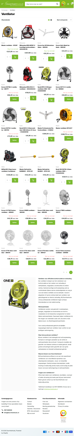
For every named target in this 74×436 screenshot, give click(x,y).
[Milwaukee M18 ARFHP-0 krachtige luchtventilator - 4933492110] (28, 32)
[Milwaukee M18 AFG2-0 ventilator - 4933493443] (28, 74)
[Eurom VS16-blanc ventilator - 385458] (46, 197)
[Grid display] (49, 20)
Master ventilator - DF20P (9, 45)
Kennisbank (61, 404)
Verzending (30, 406)
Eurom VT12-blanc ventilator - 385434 (27, 251)
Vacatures (46, 413)
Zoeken (57, 4)
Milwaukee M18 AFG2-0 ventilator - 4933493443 (27, 88)
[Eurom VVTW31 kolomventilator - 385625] (9, 197)
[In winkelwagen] (15, 57)
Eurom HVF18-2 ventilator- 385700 (8, 129)
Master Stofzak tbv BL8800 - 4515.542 (44, 170)
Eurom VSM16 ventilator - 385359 (28, 211)
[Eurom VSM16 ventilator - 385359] (28, 197)
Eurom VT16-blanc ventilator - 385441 (9, 251)
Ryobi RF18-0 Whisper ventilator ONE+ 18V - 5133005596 (45, 89)
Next (71, 272)
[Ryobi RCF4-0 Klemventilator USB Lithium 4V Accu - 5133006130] (28, 115)
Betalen (29, 404)
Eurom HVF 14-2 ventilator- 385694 (63, 88)
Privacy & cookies (63, 406)
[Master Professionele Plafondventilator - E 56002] (46, 115)
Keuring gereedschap (49, 406)
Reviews (45, 408)
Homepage (4, 10)
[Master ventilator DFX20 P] (64, 115)
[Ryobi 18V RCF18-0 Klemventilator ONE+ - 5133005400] (64, 156)
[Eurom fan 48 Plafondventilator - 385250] (46, 32)
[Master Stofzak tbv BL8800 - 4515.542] (46, 156)
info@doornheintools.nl (11, 412)
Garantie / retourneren (33, 408)
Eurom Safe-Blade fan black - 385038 (62, 46)
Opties (14, 99)
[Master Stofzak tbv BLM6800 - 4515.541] (28, 156)
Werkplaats (46, 404)
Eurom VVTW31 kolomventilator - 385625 (8, 211)
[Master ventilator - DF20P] (9, 32)
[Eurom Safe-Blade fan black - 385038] (64, 32)
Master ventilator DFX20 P (64, 128)
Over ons (45, 401)
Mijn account (31, 413)
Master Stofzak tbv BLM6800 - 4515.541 (26, 170)
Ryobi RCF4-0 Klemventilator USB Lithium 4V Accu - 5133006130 (28, 130)
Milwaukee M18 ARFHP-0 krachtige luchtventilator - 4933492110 (28, 47)
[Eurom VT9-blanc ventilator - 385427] (46, 237)
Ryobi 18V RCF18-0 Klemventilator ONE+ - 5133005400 (64, 171)
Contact (29, 401)
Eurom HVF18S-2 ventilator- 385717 (9, 88)
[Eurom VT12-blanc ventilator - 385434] (28, 237)
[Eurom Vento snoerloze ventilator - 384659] (64, 237)
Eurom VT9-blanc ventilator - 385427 (46, 251)
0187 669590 (8, 410)
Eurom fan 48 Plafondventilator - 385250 (46, 46)
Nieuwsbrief (46, 411)
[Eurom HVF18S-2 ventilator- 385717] (9, 74)
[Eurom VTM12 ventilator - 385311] (64, 197)
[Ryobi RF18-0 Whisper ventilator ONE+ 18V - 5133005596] (46, 74)
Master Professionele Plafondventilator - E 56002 (46, 129)
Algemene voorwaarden (65, 401)
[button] (10, 55)
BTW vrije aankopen (33, 411)
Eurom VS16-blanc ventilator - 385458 (45, 211)
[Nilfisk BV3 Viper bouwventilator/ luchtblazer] (9, 156)
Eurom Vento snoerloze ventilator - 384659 (63, 251)
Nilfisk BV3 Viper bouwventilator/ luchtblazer (9, 170)
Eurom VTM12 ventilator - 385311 (64, 211)
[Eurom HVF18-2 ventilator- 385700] (9, 115)
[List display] (51, 20)
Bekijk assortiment (2, 4)
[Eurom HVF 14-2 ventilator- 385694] (64, 74)
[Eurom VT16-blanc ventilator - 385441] (9, 237)
